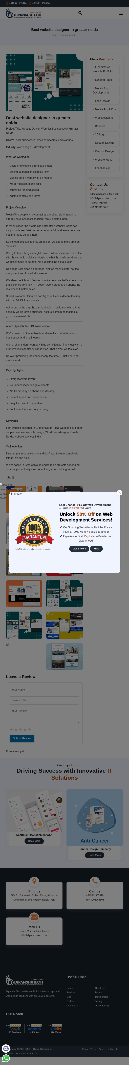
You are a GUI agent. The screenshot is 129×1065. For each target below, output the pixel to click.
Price (96, 548)
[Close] (119, 493)
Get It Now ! (79, 548)
